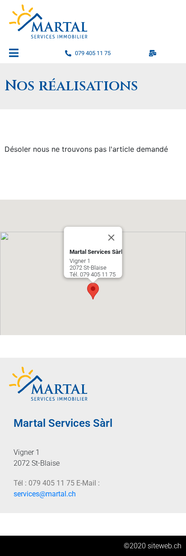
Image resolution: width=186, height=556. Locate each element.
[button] (93, 291)
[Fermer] (111, 237)
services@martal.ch (45, 494)
